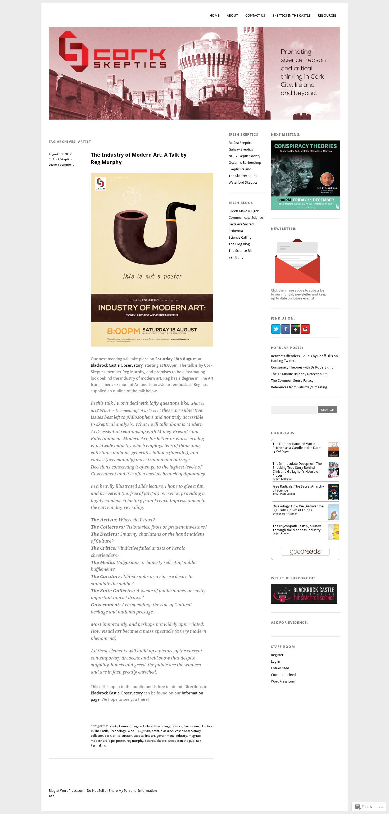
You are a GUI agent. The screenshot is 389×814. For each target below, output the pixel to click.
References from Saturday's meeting (299, 387)
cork (108, 736)
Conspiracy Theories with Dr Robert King (302, 367)
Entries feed (280, 668)
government (165, 736)
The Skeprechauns (243, 176)
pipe (111, 741)
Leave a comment (61, 164)
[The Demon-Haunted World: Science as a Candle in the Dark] (333, 456)
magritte (195, 736)
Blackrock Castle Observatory (117, 365)
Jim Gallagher (284, 479)
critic (116, 736)
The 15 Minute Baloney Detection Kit (299, 374)
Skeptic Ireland (240, 169)
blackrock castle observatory (181, 731)
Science (177, 726)
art (148, 731)
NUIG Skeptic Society (244, 156)
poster (120, 741)
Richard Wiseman (286, 513)
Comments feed (283, 675)
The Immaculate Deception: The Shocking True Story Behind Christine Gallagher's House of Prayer (297, 470)
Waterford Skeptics (243, 182)
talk (198, 741)
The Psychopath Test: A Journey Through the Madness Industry (297, 528)
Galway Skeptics (241, 149)
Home (214, 15)
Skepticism (191, 726)
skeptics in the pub (181, 741)
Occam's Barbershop (245, 163)
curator (126, 736)
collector (97, 736)
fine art (150, 736)
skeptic (162, 741)
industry (181, 736)
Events (112, 726)
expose (138, 736)
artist (155, 731)
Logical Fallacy (143, 726)
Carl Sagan (282, 451)
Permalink (98, 745)
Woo (131, 731)
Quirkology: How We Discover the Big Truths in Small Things (298, 508)
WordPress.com (283, 681)
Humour (125, 726)
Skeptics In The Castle (291, 15)
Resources (327, 15)
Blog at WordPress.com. (67, 791)
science (150, 741)
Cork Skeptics (62, 159)
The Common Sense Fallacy (292, 381)
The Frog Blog (239, 244)
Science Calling (240, 237)
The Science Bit (240, 251)
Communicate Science (246, 218)
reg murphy (135, 741)
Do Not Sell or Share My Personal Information (122, 791)
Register (277, 655)
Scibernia (236, 231)
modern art (99, 741)
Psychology (162, 726)
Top (52, 796)
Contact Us (255, 15)
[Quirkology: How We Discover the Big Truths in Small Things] (333, 519)
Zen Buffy (236, 257)
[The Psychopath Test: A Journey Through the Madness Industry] (333, 538)
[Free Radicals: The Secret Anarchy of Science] (333, 500)
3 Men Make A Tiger (244, 211)
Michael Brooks (285, 493)
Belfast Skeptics (240, 143)
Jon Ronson (283, 533)
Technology (118, 731)
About (232, 15)
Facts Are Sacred (241, 224)
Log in (275, 661)
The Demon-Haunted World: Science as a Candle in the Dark (296, 446)
